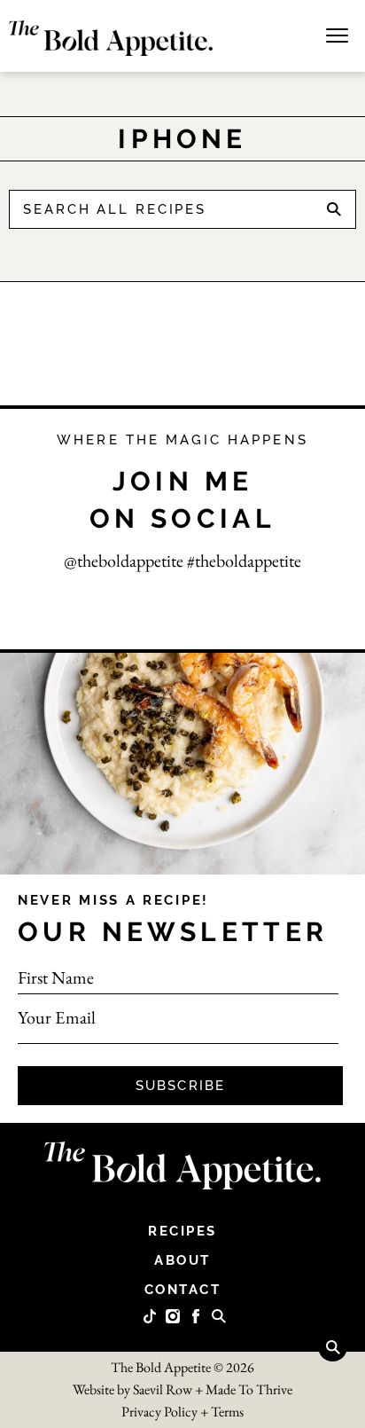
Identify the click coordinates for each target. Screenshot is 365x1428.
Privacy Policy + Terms (182, 1411)
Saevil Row (162, 1389)
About (182, 1260)
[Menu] (337, 33)
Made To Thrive (249, 1389)
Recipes (182, 1231)
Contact (182, 1290)
